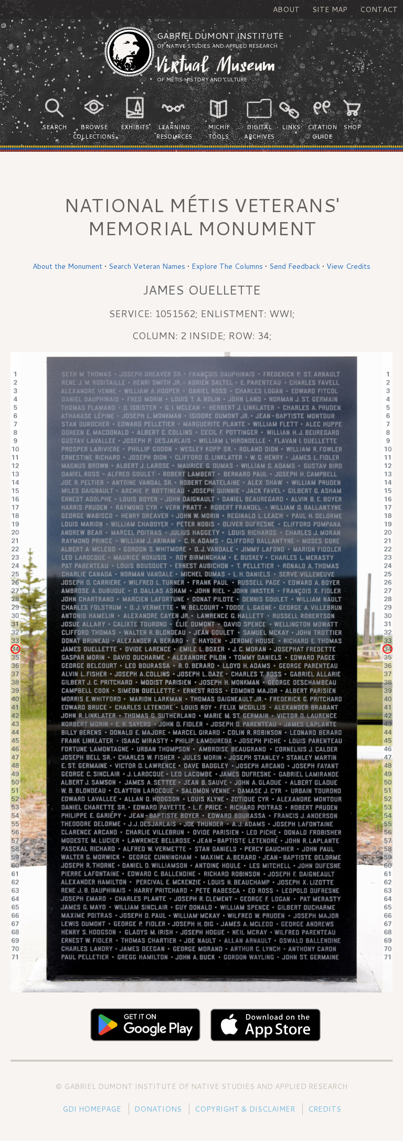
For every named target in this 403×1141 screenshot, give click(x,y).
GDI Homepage (91, 1109)
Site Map (329, 9)
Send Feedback (294, 266)
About (286, 9)
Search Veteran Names (147, 266)
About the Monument (67, 266)
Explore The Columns (227, 266)
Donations (158, 1109)
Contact (379, 9)
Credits (324, 1109)
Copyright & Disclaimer (245, 1109)
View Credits (348, 266)
